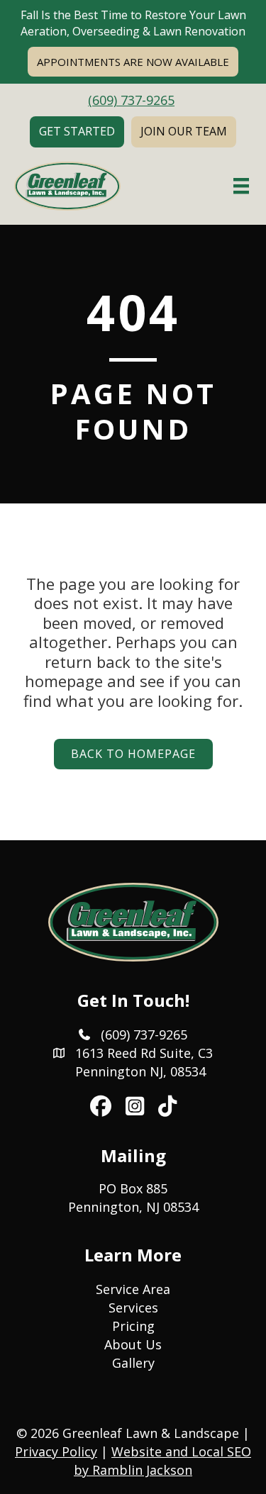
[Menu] (241, 186)
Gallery (133, 1362)
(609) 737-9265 (131, 99)
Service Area (133, 1289)
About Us (133, 1344)
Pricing (133, 1325)
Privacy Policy (56, 1451)
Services (133, 1307)
